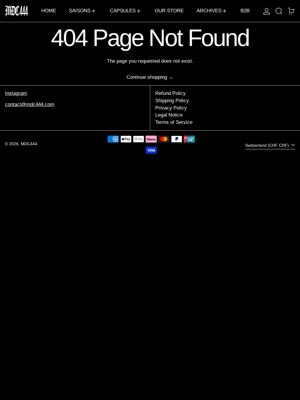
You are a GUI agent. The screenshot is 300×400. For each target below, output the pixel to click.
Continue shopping (147, 77)
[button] (279, 11)
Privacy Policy (171, 108)
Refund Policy (170, 93)
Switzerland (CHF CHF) (267, 145)
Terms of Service (173, 122)
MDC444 (29, 144)
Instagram (16, 93)
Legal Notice (169, 115)
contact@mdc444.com (29, 104)
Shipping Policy (172, 100)
